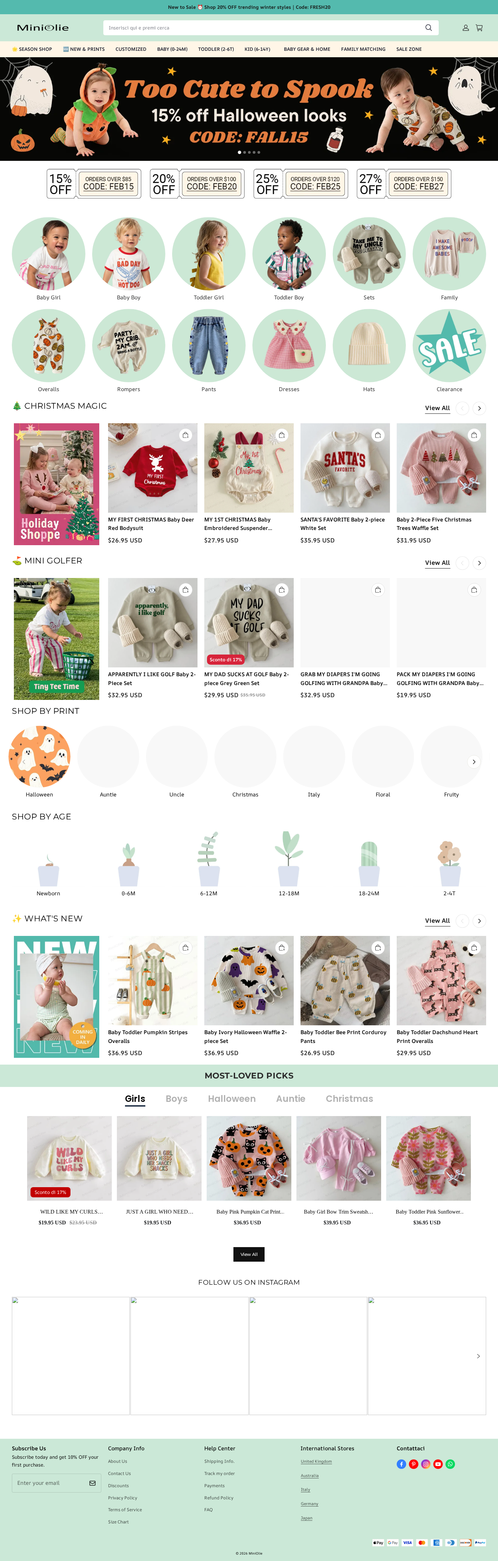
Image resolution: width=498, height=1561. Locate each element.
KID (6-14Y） (259, 49)
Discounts (118, 1485)
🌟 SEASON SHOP (32, 49)
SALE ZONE (409, 49)
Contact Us (119, 1473)
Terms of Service (125, 1509)
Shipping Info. (219, 1461)
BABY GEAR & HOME (307, 49)
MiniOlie (255, 1553)
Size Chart (118, 1522)
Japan (306, 1518)
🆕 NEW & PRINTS (84, 49)
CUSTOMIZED (131, 49)
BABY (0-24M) (172, 49)
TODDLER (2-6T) (216, 49)
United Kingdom (316, 1461)
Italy (305, 1489)
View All (437, 408)
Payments (214, 1485)
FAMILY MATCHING (363, 49)
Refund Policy (218, 1498)
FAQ (208, 1509)
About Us (117, 1461)
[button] (478, 1356)
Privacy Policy (122, 1498)
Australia (310, 1475)
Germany (309, 1503)
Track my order (219, 1473)
